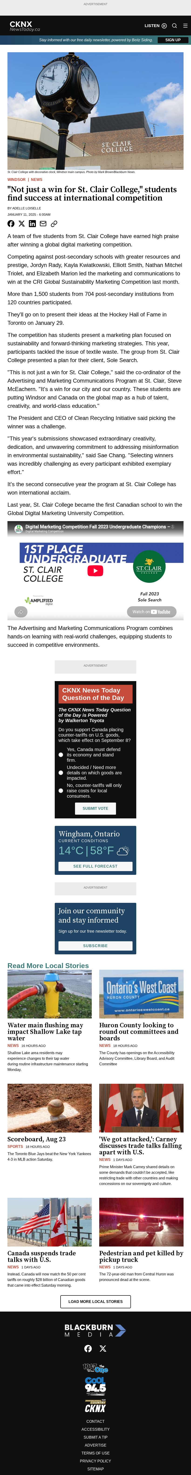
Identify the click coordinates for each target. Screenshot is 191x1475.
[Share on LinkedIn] (32, 223)
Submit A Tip (96, 1437)
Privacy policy (95, 1461)
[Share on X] (21, 223)
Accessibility (96, 1429)
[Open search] (174, 26)
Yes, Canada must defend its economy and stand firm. (93, 755)
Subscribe (95, 946)
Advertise (95, 1445)
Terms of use (96, 1453)
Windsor (16, 180)
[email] (43, 223)
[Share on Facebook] (10, 223)
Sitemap (95, 1469)
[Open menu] (185, 26)
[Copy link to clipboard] (54, 224)
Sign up (173, 40)
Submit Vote (95, 808)
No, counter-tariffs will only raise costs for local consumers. (94, 791)
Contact (95, 1421)
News (36, 180)
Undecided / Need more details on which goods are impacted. (94, 773)
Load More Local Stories (95, 1302)
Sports (15, 1147)
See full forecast (95, 866)
